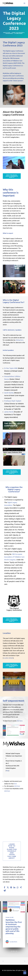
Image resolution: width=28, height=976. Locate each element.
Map (7, 770)
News (14, 32)
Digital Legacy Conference (14, 51)
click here (17, 786)
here (15, 783)
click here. (20, 721)
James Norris (19, 33)
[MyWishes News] (8, 3)
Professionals (9, 33)
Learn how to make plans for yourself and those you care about (12, 851)
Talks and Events (20, 32)
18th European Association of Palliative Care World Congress (12, 60)
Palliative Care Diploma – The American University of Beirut (12, 924)
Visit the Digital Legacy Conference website (12, 176)
